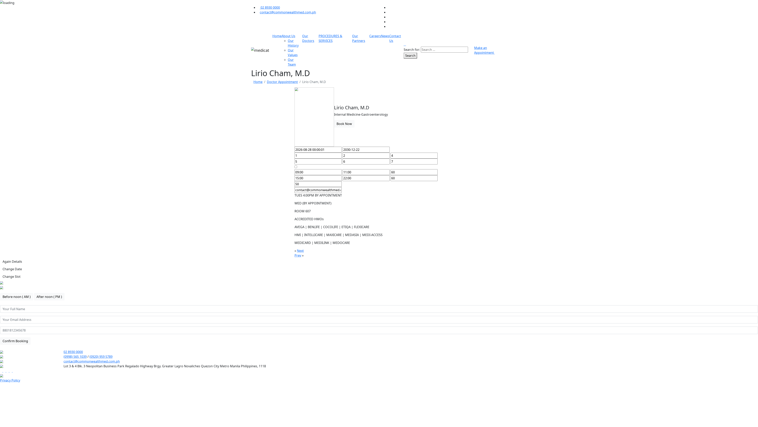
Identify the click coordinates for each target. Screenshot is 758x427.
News (385, 36)
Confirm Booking (15, 341)
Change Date (12, 269)
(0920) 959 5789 (101, 356)
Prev (298, 255)
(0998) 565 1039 (75, 356)
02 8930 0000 (73, 352)
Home (276, 36)
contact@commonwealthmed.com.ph (92, 361)
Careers (375, 36)
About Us (288, 36)
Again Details (12, 261)
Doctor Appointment (282, 82)
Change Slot (12, 276)
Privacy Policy (10, 380)
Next (300, 250)
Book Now (344, 124)
